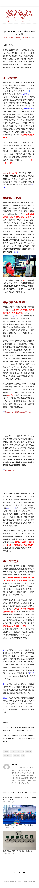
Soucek (5, 364)
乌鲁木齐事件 (11, 508)
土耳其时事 (16, 755)
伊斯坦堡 (6, 751)
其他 (5, 38)
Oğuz (14, 765)
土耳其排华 (21, 751)
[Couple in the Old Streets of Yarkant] (19, 421)
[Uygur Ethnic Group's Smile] (19, 266)
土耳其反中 (13, 751)
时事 (22, 38)
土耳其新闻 (28, 751)
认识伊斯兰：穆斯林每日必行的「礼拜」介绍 (18, 851)
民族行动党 (25, 94)
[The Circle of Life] (19, 479)
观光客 (23, 755)
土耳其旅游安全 (8, 755)
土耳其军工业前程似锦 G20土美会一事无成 (18, 825)
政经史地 (11, 38)
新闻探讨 (17, 38)
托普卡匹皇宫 (29, 108)
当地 (26, 38)
